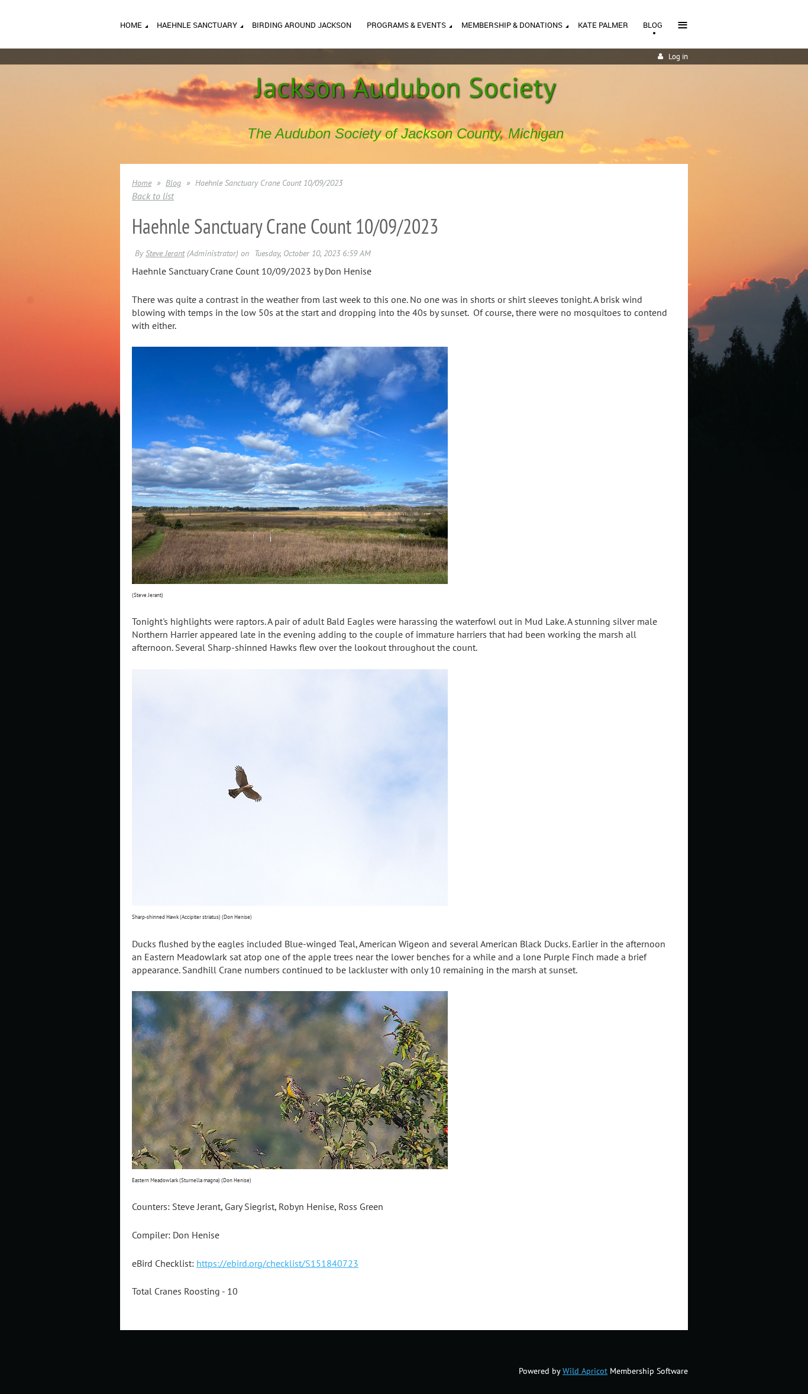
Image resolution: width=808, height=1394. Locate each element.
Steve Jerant (165, 253)
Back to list (153, 196)
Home (141, 183)
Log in (678, 56)
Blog (173, 183)
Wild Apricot (585, 1371)
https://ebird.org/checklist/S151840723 (277, 1263)
